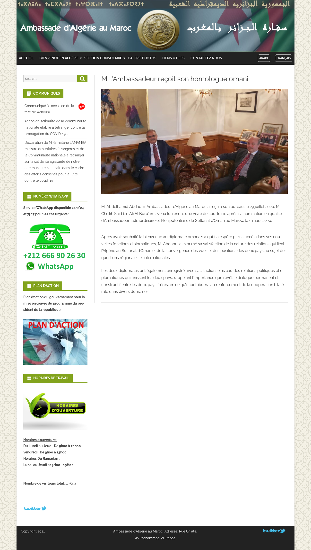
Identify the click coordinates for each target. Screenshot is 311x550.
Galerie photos (142, 58)
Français (283, 58)
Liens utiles (173, 58)
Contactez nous (206, 58)
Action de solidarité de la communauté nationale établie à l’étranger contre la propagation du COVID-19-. (55, 127)
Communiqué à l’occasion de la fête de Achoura (49, 109)
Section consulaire (103, 58)
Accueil (26, 58)
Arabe (264, 58)
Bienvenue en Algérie (58, 58)
